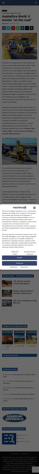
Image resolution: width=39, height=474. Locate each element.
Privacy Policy (24, 267)
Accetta (19, 258)
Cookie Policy (13, 267)
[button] (34, 208)
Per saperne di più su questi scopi (30, 253)
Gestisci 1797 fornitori (15, 253)
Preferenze (19, 263)
